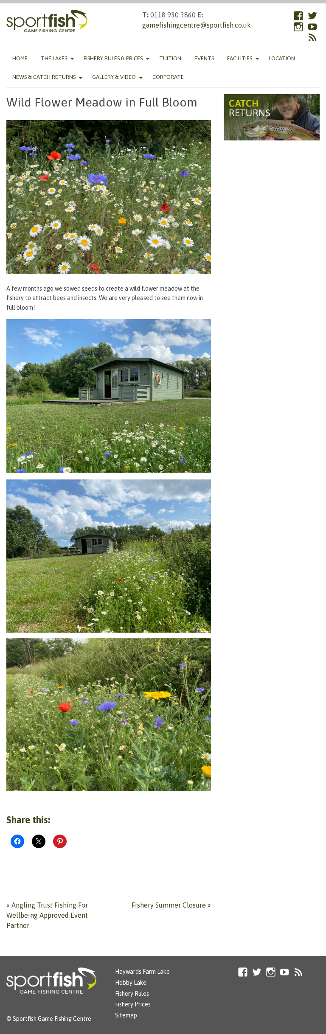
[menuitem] (20, 58)
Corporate (168, 77)
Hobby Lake (130, 982)
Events (204, 58)
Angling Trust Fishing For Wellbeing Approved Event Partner (47, 915)
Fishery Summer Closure (171, 905)
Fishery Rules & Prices (113, 58)
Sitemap (126, 1015)
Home (20, 58)
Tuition (170, 58)
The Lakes (54, 58)
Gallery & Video (114, 77)
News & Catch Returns (44, 77)
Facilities (239, 58)
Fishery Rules (132, 993)
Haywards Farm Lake (142, 971)
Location (282, 58)
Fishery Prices (133, 1004)
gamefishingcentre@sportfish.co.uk (196, 25)
